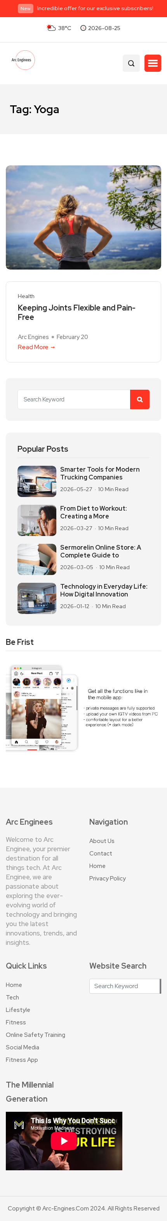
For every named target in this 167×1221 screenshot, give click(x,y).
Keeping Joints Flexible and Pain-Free (77, 312)
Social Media (22, 1047)
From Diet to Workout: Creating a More (93, 512)
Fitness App (22, 1060)
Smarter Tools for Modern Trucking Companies (100, 473)
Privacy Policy (107, 878)
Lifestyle (18, 1010)
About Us (102, 841)
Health (26, 296)
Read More (33, 347)
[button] (152, 63)
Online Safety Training (35, 1035)
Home (97, 866)
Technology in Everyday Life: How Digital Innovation (104, 590)
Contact (100, 853)
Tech (12, 997)
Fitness (16, 1022)
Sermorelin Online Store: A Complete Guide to (100, 551)
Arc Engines (33, 337)
